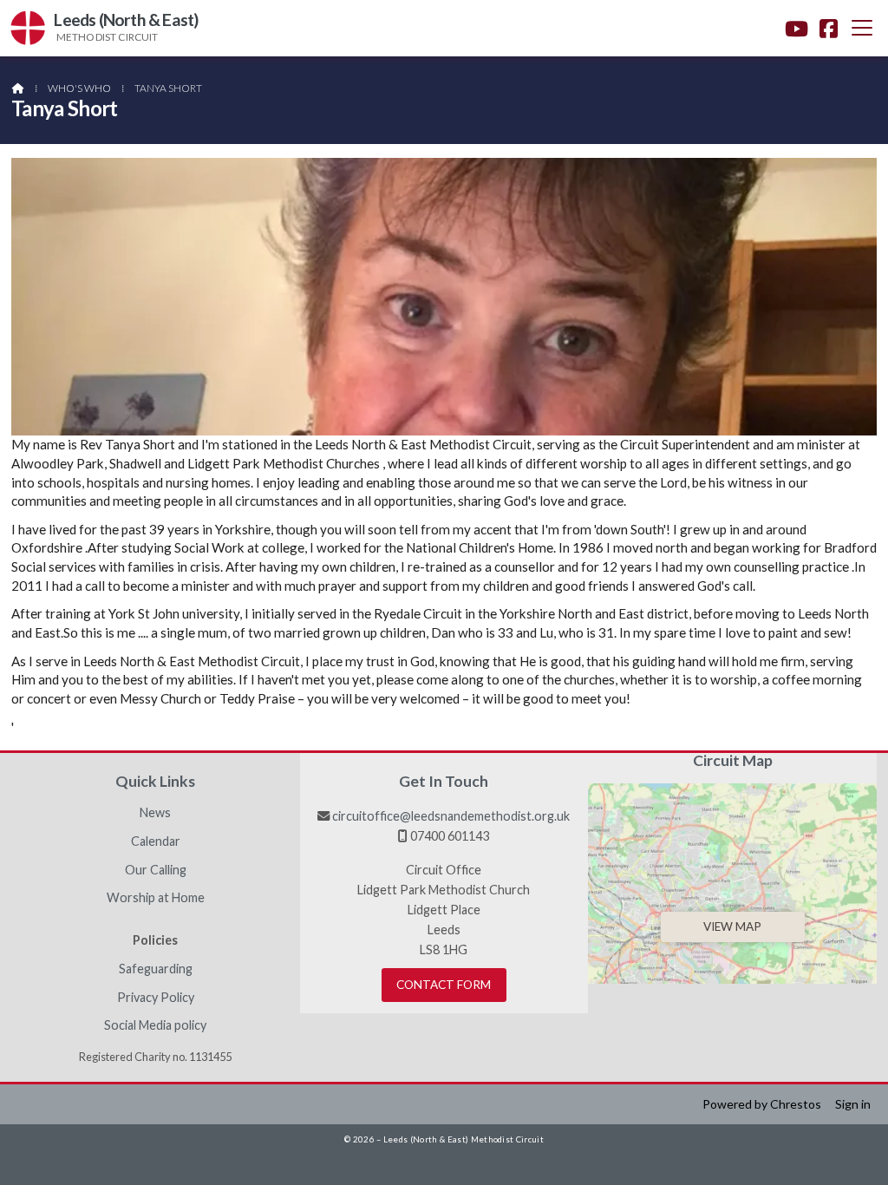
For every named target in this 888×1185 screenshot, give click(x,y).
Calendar (155, 841)
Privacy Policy (155, 998)
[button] (862, 27)
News (155, 813)
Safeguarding (156, 969)
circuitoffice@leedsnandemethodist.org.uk (451, 816)
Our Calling (155, 870)
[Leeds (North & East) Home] (27, 28)
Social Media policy (155, 1025)
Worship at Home (156, 898)
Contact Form (443, 985)
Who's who (79, 88)
